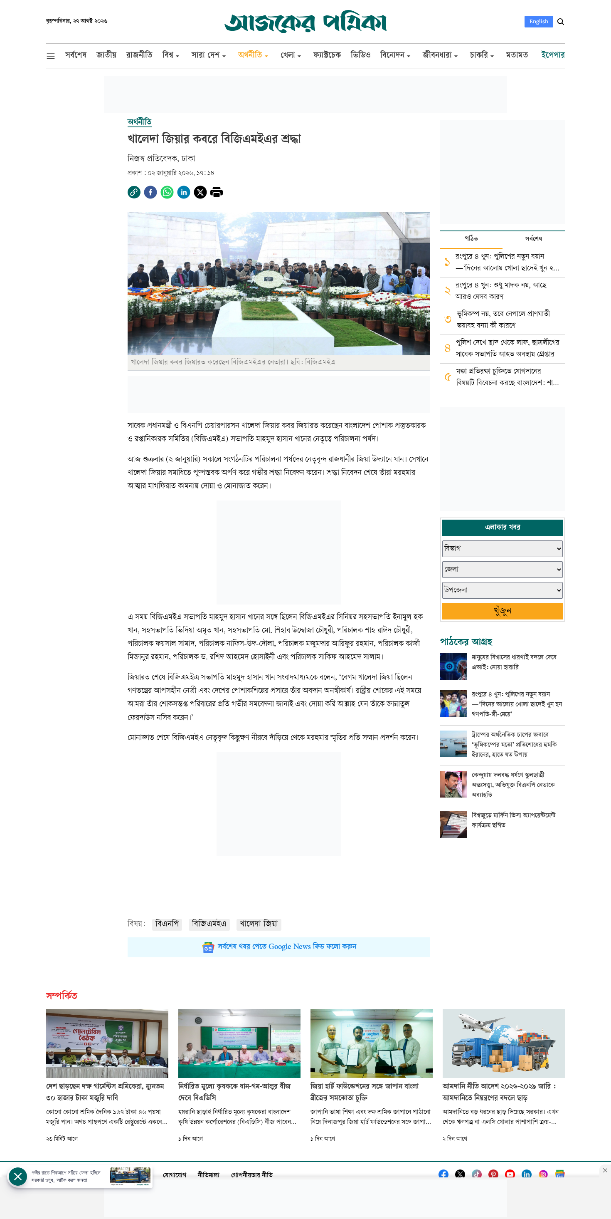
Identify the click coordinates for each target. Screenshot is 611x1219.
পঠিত (471, 239)
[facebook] (150, 192)
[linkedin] (183, 192)
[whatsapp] (167, 192)
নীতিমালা (208, 1175)
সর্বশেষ (533, 239)
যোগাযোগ (174, 1175)
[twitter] (200, 192)
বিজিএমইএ (209, 924)
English (539, 21)
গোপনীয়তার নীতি (252, 1175)
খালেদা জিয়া (259, 924)
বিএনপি (167, 924)
